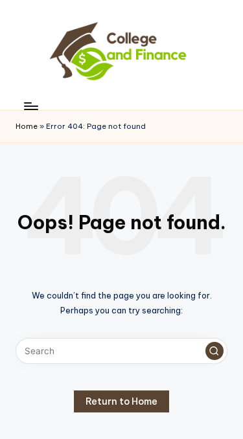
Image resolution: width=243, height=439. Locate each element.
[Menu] (30, 106)
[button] (214, 351)
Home (27, 126)
